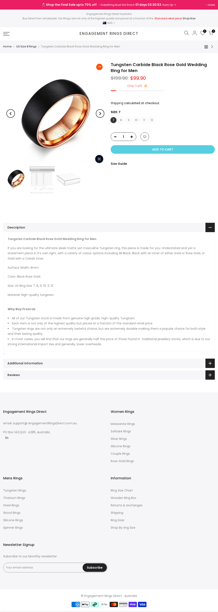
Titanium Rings (14, 498)
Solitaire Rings (121, 431)
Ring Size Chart (122, 490)
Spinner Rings (13, 527)
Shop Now (189, 18)
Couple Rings (120, 454)
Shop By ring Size (123, 527)
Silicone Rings (121, 446)
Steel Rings (11, 505)
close (8, 5)
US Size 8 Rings (26, 46)
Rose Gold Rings (122, 461)
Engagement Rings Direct (109, 34)
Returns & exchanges (126, 505)
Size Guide (119, 164)
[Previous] (10, 113)
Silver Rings (119, 439)
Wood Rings (11, 513)
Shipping (117, 103)
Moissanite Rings (123, 424)
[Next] (100, 113)
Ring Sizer (118, 520)
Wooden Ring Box (123, 498)
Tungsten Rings (14, 490)
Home (7, 46)
